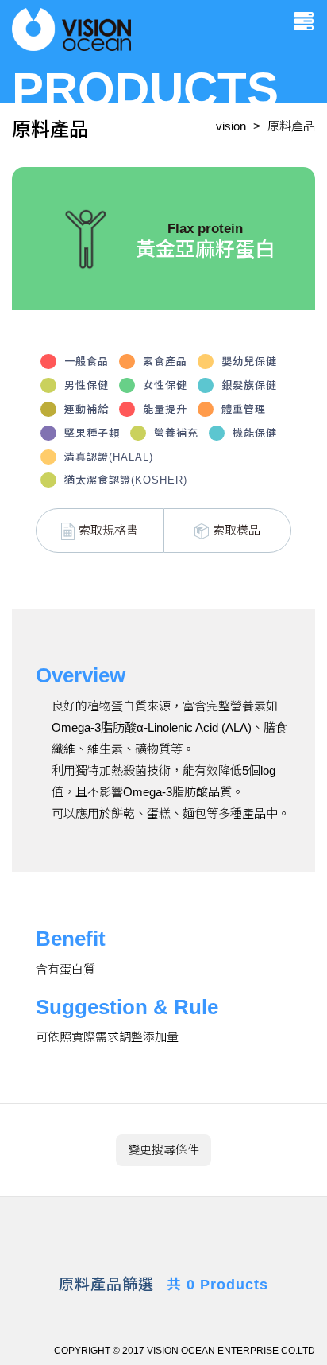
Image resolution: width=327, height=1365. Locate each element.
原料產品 (291, 126)
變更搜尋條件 (163, 1150)
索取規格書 (108, 530)
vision (231, 126)
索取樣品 (236, 530)
